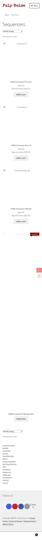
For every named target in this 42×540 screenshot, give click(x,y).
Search (21, 536)
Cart (32, 534)
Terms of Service (15, 521)
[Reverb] (33, 506)
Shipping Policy (29, 521)
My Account (7, 536)
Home (7, 15)
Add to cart (21, 94)
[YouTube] (15, 506)
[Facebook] (21, 506)
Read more (21, 419)
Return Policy (8, 524)
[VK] (27, 506)
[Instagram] (9, 506)
